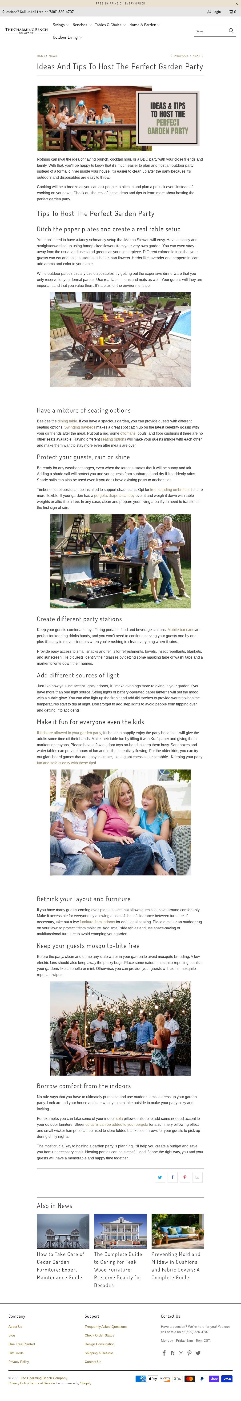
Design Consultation (100, 1344)
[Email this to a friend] (198, 1177)
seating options (113, 439)
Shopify (85, 1383)
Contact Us (93, 1362)
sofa (119, 1119)
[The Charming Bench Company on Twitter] (198, 1353)
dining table (67, 421)
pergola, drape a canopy (114, 496)
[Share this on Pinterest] (185, 1177)
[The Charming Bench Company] (26, 31)
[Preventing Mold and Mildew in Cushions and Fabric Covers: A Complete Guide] (178, 1231)
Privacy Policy (18, 1362)
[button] (61, 25)
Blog (11, 1335)
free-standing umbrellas (169, 490)
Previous (181, 55)
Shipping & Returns (99, 1353)
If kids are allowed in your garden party (69, 733)
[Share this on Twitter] (160, 1177)
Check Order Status (99, 1335)
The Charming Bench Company (43, 1378)
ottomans (128, 433)
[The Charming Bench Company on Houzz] (173, 1353)
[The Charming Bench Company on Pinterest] (189, 1353)
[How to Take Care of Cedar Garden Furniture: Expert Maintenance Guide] (63, 1231)
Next (197, 55)
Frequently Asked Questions (106, 1326)
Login (217, 11)
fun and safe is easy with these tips (66, 763)
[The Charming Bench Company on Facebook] (164, 1353)
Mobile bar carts (181, 630)
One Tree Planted (21, 1344)
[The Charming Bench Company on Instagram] (181, 1353)
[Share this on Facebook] (173, 1177)
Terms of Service (42, 1383)
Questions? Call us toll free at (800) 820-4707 (38, 11)
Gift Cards (16, 1353)
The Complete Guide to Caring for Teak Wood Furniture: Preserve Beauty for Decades (118, 1269)
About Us (15, 1326)
